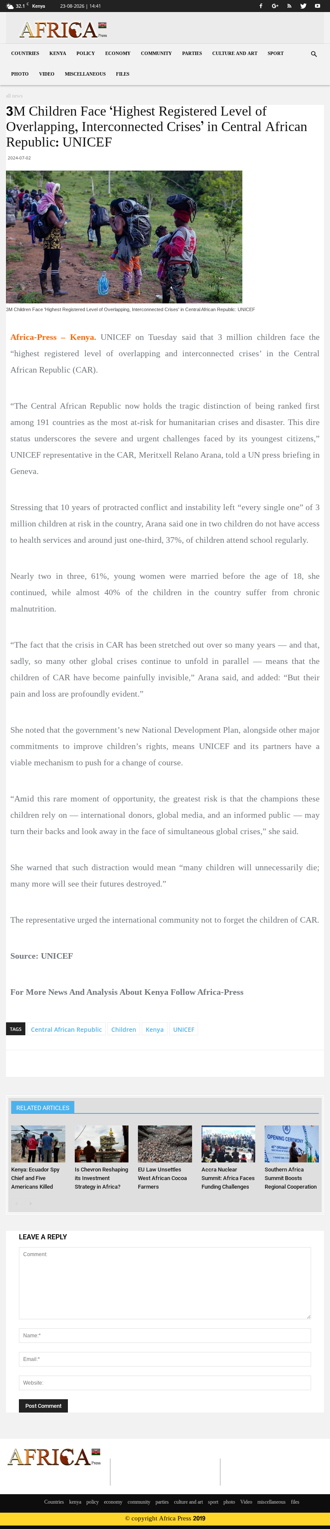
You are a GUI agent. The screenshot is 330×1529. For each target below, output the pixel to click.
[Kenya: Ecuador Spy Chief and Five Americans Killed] (38, 1143)
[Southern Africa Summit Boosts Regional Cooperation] (291, 1143)
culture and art (234, 54)
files (122, 74)
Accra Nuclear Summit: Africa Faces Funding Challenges (228, 1178)
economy (118, 54)
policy (85, 54)
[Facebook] (260, 6)
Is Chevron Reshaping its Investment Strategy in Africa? (101, 1178)
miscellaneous (85, 74)
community (156, 54)
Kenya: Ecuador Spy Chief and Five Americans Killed (35, 1178)
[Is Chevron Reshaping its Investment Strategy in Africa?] (101, 1143)
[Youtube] (317, 6)
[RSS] (289, 6)
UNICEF (183, 1029)
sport (276, 54)
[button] (313, 54)
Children (123, 1029)
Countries (25, 54)
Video (47, 74)
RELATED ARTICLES (42, 1107)
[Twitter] (303, 6)
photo (20, 74)
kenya (57, 54)
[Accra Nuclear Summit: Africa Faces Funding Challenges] (228, 1143)
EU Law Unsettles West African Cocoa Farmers (162, 1178)
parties (192, 54)
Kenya (155, 1029)
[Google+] (275, 6)
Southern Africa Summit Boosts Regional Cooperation (291, 1178)
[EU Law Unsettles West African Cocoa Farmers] (165, 1143)
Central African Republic (66, 1029)
